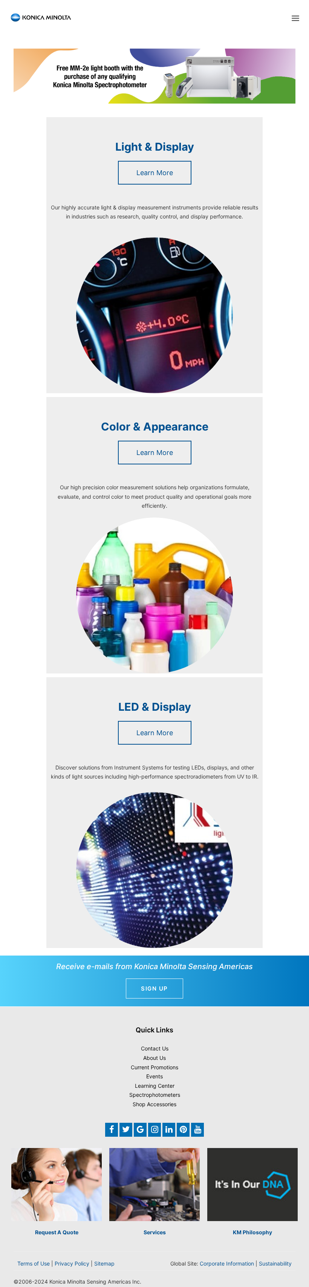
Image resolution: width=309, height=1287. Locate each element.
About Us (154, 1058)
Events (154, 1076)
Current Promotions (154, 1067)
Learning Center (154, 1085)
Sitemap (104, 1263)
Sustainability (275, 1263)
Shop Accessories (154, 1104)
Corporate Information (227, 1263)
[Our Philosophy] (252, 1184)
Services (155, 1232)
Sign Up (154, 988)
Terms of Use (33, 1263)
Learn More (154, 173)
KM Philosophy (252, 1232)
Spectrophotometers (154, 1095)
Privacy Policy (72, 1263)
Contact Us (154, 1048)
